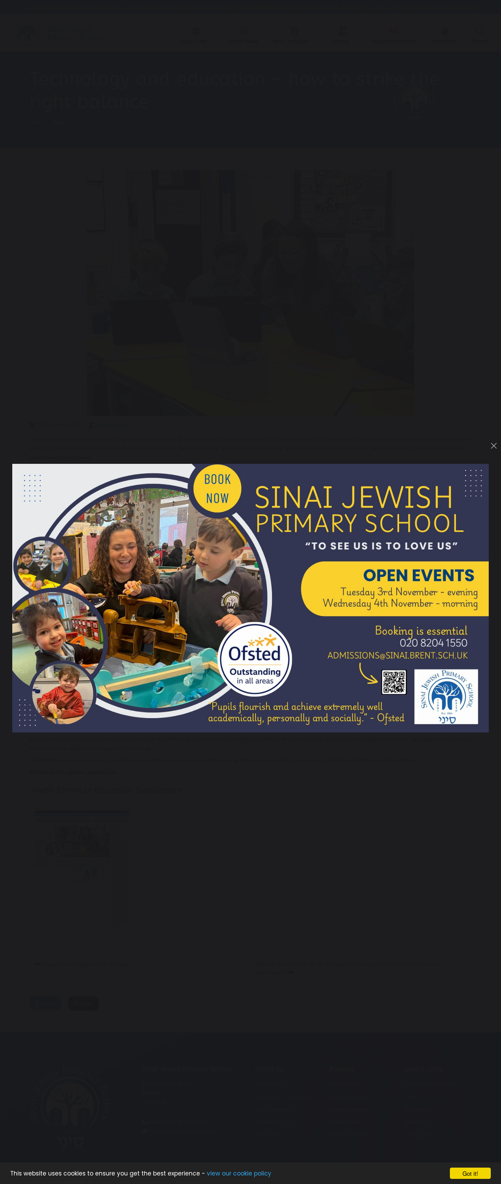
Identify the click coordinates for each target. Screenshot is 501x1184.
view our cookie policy (239, 1173)
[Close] (494, 446)
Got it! (470, 1173)
